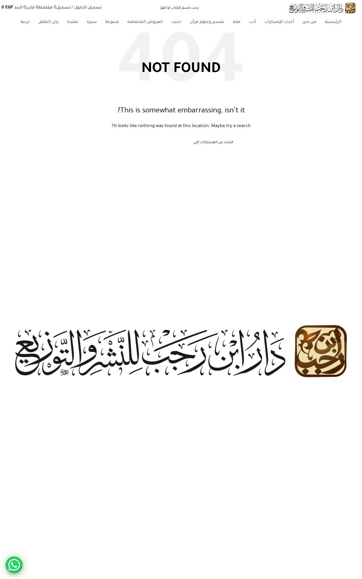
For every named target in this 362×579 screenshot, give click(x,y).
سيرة (353, 437)
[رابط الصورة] (181, 352)
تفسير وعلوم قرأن (343, 418)
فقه (355, 447)
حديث (353, 427)
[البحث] (130, 142)
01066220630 (346, 568)
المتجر (353, 498)
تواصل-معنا (348, 508)
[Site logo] (322, 8)
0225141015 (348, 549)
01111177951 (348, 559)
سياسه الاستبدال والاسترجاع (334, 527)
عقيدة (353, 456)
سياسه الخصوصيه (342, 517)
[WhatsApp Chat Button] (14, 564)
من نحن (351, 488)
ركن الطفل (349, 466)
